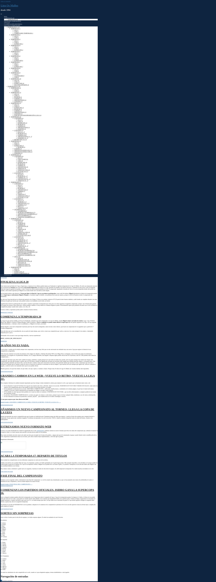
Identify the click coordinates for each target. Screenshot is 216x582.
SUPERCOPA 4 (18, 50)
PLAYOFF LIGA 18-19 (24, 235)
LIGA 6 (16, 57)
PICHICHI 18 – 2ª (23, 240)
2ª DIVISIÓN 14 (18, 130)
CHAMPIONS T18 (19, 247)
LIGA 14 (20, 120)
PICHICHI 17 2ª (22, 202)
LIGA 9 (16, 74)
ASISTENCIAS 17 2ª (23, 203)
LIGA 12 (16, 94)
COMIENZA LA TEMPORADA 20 (21, 316)
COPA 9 (16, 77)
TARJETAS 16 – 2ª (23, 180)
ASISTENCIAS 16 (23, 167)
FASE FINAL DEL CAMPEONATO (21, 475)
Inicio (5, 16)
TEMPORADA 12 (16, 92)
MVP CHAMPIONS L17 (24, 215)
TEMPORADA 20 (9, 18)
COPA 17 (20, 186)
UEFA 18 (20, 258)
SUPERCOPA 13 (19, 107)
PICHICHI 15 (21, 147)
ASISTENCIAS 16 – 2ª (24, 179)
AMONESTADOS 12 (20, 100)
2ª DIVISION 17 (18, 199)
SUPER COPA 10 (19, 83)
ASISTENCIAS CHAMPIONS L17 (27, 214)
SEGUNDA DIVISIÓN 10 (21, 85)
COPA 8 (16, 71)
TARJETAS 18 (22, 229)
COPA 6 (16, 59)
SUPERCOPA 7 (18, 66)
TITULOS (7, 22)
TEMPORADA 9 (15, 72)
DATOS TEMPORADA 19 (21, 273)
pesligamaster (40, 430)
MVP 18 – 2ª (21, 244)
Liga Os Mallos (9, 5)
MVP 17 (20, 193)
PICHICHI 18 (21, 223)
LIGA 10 (16, 80)
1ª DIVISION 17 (18, 183)
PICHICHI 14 (21, 124)
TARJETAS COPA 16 (24, 170)
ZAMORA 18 (21, 224)
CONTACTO (8, 275)
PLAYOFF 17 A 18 (23, 197)
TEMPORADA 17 (16, 182)
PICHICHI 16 (21, 164)
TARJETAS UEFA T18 (24, 265)
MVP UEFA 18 (22, 262)
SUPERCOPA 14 (22, 123)
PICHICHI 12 (18, 97)
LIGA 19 (16, 269)
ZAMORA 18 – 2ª (23, 241)
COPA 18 (20, 231)
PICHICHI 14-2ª (22, 133)
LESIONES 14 (22, 129)
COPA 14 (20, 121)
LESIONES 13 (18, 113)
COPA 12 (16, 95)
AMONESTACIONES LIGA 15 (23, 150)
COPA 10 (16, 82)
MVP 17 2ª (20, 206)
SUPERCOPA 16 (22, 162)
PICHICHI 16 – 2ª (23, 176)
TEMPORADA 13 (16, 103)
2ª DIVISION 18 (18, 237)
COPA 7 (16, 65)
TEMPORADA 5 (15, 51)
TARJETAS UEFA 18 (24, 264)
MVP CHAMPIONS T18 (24, 253)
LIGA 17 (20, 185)
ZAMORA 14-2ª (22, 135)
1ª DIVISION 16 (18, 156)
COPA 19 (16, 270)
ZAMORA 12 (18, 98)
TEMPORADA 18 (16, 218)
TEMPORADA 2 (15, 34)
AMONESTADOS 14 (24, 127)
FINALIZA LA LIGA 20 (15, 281)
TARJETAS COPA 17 (24, 196)
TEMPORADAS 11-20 (13, 86)
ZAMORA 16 (21, 165)
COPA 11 (16, 91)
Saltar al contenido (6, 1)
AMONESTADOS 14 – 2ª (25, 136)
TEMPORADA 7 (15, 62)
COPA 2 (16, 38)
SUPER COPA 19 (19, 272)
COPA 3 (16, 42)
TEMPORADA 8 (15, 68)
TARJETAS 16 (22, 168)
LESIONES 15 (18, 153)
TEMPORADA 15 (16, 141)
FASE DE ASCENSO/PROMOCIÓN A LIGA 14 (27, 115)
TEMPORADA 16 (16, 155)
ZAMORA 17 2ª (22, 205)
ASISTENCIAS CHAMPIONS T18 (27, 252)
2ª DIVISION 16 (18, 173)
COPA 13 (16, 106)
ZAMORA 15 (18, 148)
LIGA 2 (16, 36)
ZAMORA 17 (21, 191)
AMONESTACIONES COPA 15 (23, 151)
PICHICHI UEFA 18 (23, 259)
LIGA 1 (16, 30)
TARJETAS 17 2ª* (23, 208)
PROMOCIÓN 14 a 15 (20, 139)
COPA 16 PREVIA (23, 159)
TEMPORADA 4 (15, 45)
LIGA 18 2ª (21, 238)
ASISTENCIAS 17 (23, 189)
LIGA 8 (16, 69)
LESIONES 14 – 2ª (23, 138)
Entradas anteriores (6, 580)
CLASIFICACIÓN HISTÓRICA (13, 24)
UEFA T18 (17, 256)
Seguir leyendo (31, 402)
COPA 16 (20, 161)
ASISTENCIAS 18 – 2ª (24, 243)
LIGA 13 (16, 104)
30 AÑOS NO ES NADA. (15, 345)
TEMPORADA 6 (15, 56)
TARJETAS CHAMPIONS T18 (26, 255)
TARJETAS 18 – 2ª (23, 246)
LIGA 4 (16, 47)
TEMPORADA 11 (16, 88)
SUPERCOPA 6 (18, 60)
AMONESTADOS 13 (20, 112)
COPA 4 (16, 48)
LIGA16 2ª (21, 174)
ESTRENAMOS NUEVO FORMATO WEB (26, 426)
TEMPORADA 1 (15, 28)
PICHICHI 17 (21, 188)
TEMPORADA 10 (16, 79)
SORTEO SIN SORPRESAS (17, 513)
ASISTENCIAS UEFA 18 (25, 261)
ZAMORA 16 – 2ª (23, 177)
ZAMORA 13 (18, 110)
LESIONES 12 (18, 101)
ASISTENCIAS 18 (23, 226)
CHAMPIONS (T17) (20, 209)
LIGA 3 (16, 41)
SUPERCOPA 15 (19, 145)
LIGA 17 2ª (21, 200)
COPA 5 (16, 54)
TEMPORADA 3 (15, 39)
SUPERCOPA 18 (22, 234)
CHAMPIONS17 (22, 211)
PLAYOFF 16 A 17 (23, 171)
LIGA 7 (16, 63)
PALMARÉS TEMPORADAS (12, 21)
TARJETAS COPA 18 (24, 232)
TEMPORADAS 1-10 (13, 27)
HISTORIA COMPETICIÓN (12, 25)
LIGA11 (16, 89)
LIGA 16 (20, 158)
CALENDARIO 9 (19, 75)
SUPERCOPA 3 (18, 44)
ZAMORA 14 (21, 126)
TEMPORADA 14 (16, 117)
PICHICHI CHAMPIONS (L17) (26, 212)
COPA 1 (16, 31)
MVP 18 (20, 227)
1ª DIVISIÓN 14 (18, 118)
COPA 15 (16, 144)
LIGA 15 (16, 142)
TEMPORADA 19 (16, 267)
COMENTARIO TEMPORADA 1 (23, 33)
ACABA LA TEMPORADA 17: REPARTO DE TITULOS (34, 455)
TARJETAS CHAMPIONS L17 (26, 217)
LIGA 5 (16, 53)
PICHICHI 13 (18, 109)
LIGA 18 (20, 221)
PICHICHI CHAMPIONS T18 (26, 250)
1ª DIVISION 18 (18, 220)
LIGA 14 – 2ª (21, 132)
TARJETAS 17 (22, 194)
